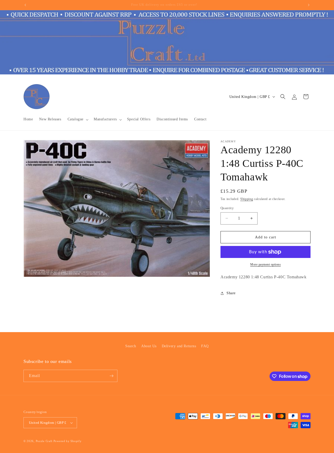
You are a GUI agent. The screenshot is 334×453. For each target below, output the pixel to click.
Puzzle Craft (44, 441)
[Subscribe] (111, 376)
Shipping (246, 199)
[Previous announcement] (25, 5)
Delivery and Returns (179, 346)
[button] (77, 119)
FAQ (205, 346)
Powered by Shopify (67, 441)
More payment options (265, 264)
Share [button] (231, 293)
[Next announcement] (308, 5)
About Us (149, 346)
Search (130, 346)
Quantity (227, 208)
